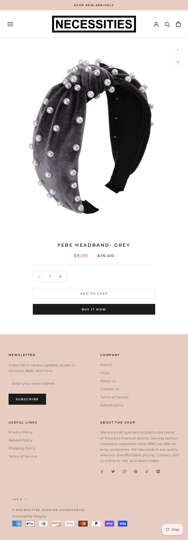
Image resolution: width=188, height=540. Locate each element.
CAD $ (17, 499)
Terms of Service (114, 397)
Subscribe (27, 399)
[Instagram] (124, 471)
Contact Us (109, 389)
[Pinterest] (135, 471)
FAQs (104, 373)
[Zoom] (177, 49)
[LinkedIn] (158, 471)
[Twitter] (113, 471)
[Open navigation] (10, 24)
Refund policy (112, 405)
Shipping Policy (22, 448)
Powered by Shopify (29, 516)
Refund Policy (20, 440)
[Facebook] (102, 471)
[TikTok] (147, 471)
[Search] (167, 24)
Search (106, 365)
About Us (108, 381)
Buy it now (94, 309)
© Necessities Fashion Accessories (48, 510)
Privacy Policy (21, 432)
